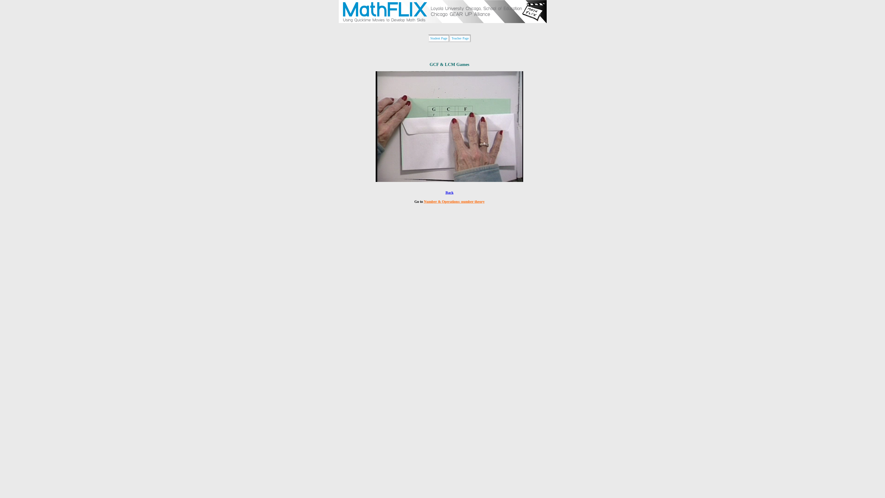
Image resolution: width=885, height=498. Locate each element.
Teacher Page (460, 38)
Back (449, 193)
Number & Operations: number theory (454, 202)
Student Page (438, 38)
